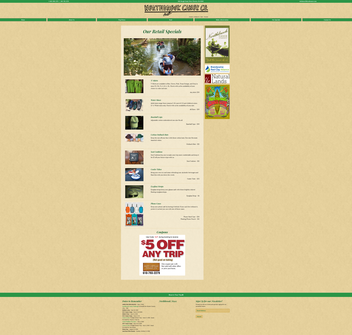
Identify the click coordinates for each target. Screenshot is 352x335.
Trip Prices (121, 20)
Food (170, 20)
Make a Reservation (222, 20)
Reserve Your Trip (175, 295)
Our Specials (276, 20)
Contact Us (327, 20)
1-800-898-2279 (53, 1)
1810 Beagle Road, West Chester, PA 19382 (190, 1)
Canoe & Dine (126, 318)
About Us (72, 20)
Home (23, 20)
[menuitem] (23, 19)
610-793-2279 (65, 1)
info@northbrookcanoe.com (308, 1)
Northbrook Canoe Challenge (130, 306)
